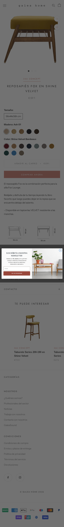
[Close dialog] (60, 250)
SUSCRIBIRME (16, 273)
